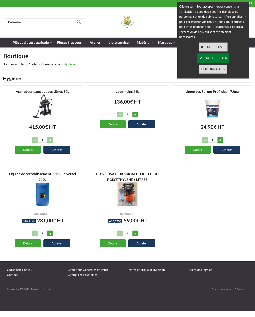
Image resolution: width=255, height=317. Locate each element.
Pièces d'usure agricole (31, 42)
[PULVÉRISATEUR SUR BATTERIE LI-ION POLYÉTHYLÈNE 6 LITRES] (127, 205)
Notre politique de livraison (146, 269)
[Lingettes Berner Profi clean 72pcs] (212, 117)
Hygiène (69, 64)
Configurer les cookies (82, 274)
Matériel (143, 42)
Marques (165, 42)
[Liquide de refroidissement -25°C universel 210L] (42, 205)
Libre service (119, 42)
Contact (12, 274)
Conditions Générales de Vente (88, 269)
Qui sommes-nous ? (19, 269)
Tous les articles (14, 64)
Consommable (50, 64)
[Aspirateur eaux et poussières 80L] (42, 117)
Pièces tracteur (69, 42)
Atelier (95, 42)
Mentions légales (200, 269)
